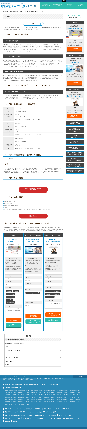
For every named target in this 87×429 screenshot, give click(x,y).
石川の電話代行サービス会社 (10, 395)
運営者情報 (7, 421)
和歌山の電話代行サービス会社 (36, 399)
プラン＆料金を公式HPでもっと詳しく (74, 49)
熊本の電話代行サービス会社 (49, 403)
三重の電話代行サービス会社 (36, 397)
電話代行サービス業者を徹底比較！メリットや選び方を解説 (77, 0)
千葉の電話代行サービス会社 (10, 394)
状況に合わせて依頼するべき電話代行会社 (75, 148)
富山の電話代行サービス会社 (75, 394)
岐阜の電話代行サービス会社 (75, 395)
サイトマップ (16, 421)
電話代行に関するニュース (11, 408)
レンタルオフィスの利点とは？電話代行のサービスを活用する (74, 165)
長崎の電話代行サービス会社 (36, 403)
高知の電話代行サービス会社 (75, 401)
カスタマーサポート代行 (65, 415)
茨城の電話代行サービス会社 (36, 392)
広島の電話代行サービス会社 (10, 401)
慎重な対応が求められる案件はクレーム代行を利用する (74, 153)
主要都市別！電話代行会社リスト (81, 5)
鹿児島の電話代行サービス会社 (11, 404)
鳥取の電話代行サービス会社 (49, 399)
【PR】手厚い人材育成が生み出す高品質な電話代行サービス (64, 418)
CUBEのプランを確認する (13, 319)
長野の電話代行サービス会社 (62, 395)
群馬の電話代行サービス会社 (62, 392)
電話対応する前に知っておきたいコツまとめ (45, 415)
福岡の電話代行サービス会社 (10, 403)
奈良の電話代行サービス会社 (23, 399)
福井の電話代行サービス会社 (36, 395)
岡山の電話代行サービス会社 (75, 399)
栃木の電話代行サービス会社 (49, 392)
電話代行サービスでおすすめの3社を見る (33, 216)
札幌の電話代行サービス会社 (23, 390)
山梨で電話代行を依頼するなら (49, 395)
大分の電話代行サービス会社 (62, 403)
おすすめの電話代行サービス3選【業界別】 (14, 339)
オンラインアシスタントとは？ (12, 418)
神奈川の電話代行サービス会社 (36, 394)
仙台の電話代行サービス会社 (62, 390)
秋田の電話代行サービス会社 (75, 390)
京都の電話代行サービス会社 (62, 397)
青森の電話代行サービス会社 (36, 390)
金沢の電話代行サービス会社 (23, 395)
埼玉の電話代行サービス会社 (75, 392)
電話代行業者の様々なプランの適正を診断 (74, 159)
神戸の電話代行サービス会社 (10, 399)
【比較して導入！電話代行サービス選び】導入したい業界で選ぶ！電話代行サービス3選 (33, 190)
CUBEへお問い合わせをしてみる (13, 325)
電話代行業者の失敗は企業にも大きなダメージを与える (74, 171)
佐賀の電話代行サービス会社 (23, 403)
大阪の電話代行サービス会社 (75, 397)
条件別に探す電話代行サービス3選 (46, 5)
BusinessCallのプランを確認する (33, 316)
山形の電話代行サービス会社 (10, 392)
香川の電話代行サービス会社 (49, 401)
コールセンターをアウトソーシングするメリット (34, 418)
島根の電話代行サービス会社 (62, 399)
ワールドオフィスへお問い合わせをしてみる (53, 320)
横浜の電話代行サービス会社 (49, 394)
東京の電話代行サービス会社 (23, 394)
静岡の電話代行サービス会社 (10, 397)
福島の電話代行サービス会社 (23, 392)
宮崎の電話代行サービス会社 (75, 403)
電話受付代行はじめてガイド (69, 5)
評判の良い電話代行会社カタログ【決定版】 (57, 5)
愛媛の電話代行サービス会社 (62, 401)
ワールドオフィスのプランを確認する (53, 314)
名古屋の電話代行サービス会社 (24, 397)
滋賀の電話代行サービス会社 (49, 397)
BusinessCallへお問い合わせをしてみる (33, 321)
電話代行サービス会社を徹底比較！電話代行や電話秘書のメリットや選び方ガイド (44, 427)
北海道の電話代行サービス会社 (11, 390)
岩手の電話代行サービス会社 (49, 390)
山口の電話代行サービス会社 (23, 401)
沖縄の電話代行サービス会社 (23, 404)
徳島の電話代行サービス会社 (36, 401)
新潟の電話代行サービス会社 (62, 394)
